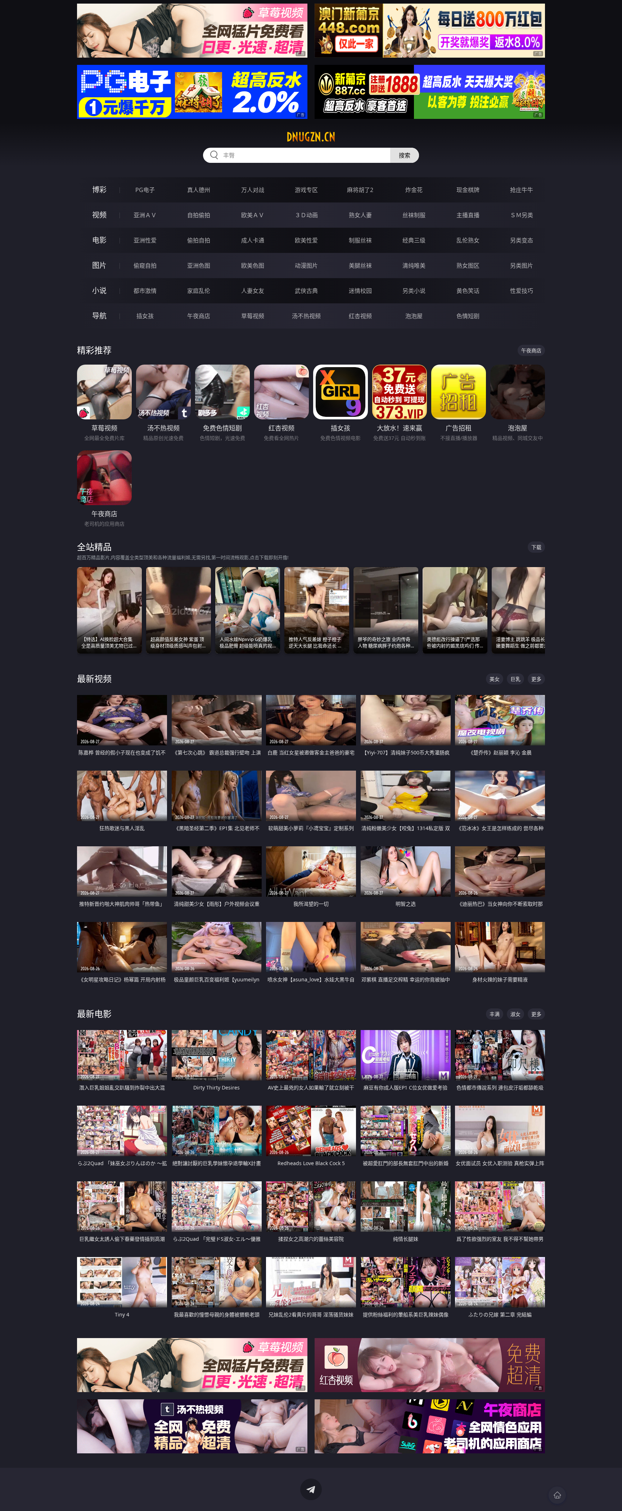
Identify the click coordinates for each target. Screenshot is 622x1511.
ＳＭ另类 (521, 215)
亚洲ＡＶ (145, 215)
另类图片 (521, 265)
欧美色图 (252, 265)
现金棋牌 (467, 190)
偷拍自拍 (198, 240)
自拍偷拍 (198, 215)
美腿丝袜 (360, 265)
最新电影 (94, 1014)
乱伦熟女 (467, 240)
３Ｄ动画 (306, 215)
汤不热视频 (306, 316)
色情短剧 (467, 316)
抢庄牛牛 (521, 190)
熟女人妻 (360, 215)
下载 (536, 547)
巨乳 (515, 679)
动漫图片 (306, 265)
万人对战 (252, 190)
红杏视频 (360, 316)
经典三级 (413, 240)
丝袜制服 (413, 215)
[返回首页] (557, 1495)
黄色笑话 (467, 291)
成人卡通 (252, 240)
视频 (99, 215)
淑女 (515, 1014)
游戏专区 (306, 190)
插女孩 (145, 316)
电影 (99, 240)
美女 (495, 679)
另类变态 (521, 240)
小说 (99, 290)
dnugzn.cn (311, 137)
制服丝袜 (360, 240)
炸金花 (414, 190)
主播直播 (467, 215)
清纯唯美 (413, 265)
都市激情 (145, 291)
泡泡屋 (414, 316)
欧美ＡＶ (252, 215)
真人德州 (198, 190)
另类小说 (413, 291)
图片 (99, 265)
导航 (99, 316)
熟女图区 (467, 265)
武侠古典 (306, 291)
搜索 (404, 155)
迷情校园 (360, 291)
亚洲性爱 (145, 240)
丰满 (495, 1014)
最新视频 (94, 679)
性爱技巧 (521, 291)
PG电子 (145, 190)
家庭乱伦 (198, 291)
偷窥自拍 (145, 265)
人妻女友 (252, 291)
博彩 (99, 190)
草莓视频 (252, 316)
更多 (536, 679)
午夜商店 (198, 316)
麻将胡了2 (360, 190)
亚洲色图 (198, 265)
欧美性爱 (306, 240)
